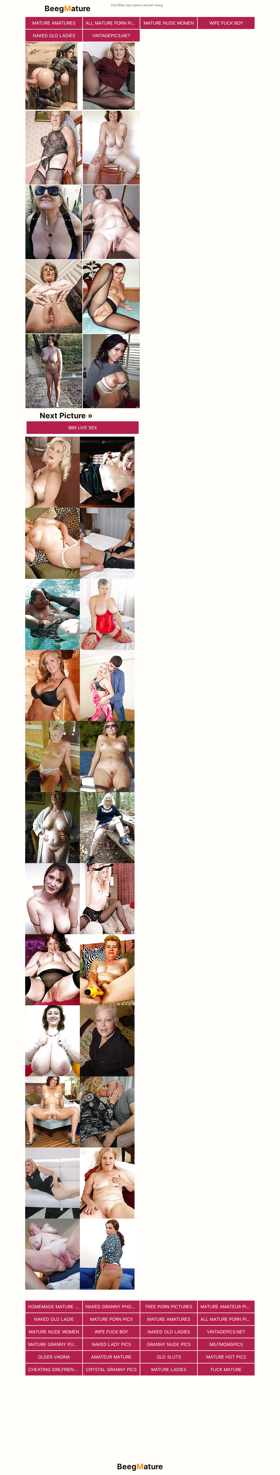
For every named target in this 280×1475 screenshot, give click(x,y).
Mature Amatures (53, 23)
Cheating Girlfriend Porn (55, 1369)
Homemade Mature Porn (55, 1306)
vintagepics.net (111, 35)
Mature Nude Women (169, 23)
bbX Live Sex (82, 427)
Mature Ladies (168, 1369)
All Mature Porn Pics (112, 23)
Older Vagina (54, 1357)
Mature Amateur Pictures (227, 1306)
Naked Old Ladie (54, 1319)
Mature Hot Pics (226, 1357)
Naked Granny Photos (113, 1306)
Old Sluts (169, 1357)
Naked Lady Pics (111, 1344)
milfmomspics (226, 1344)
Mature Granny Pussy (55, 1344)
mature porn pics (111, 1319)
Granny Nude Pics (169, 1344)
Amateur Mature (111, 1357)
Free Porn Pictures (168, 1306)
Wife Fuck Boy (226, 23)
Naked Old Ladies (54, 35)
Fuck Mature (226, 1369)
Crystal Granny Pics (111, 1369)
